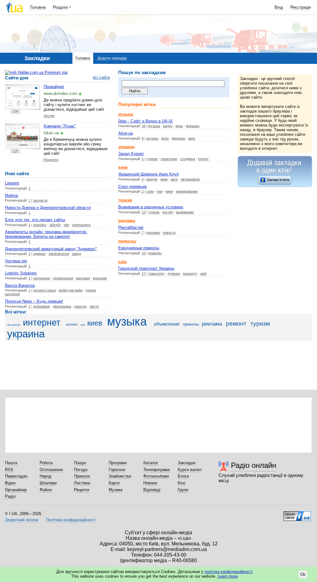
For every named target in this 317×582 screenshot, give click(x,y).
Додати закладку (112, 58)
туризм (152, 159)
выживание (185, 212)
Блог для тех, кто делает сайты (35, 219)
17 (143, 273)
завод (76, 253)
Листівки (82, 483)
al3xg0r (55, 225)
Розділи (60, 7)
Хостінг (49, 116)
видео (167, 126)
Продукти (50, 160)
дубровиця (41, 306)
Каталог (150, 462)
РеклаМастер (130, 227)
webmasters (81, 225)
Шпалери (48, 483)
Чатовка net (16, 261)
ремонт (236, 323)
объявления (166, 324)
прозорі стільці (44, 290)
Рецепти (81, 489)
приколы (155, 253)
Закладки (186, 462)
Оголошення (51, 469)
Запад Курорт (131, 153)
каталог (72, 324)
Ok (303, 574)
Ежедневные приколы (138, 248)
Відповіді (151, 489)
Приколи (82, 476)
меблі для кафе (71, 290)
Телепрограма (156, 469)
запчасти (40, 200)
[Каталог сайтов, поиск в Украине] (297, 513)
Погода (80, 469)
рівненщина (62, 306)
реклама (153, 232)
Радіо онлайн (253, 465)
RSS (9, 469)
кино (191, 138)
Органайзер (16, 489)
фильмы (192, 126)
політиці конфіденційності (229, 571)
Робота (46, 462)
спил (150, 191)
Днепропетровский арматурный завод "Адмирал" (51, 249)
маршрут (190, 273)
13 (143, 212)
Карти (114, 483)
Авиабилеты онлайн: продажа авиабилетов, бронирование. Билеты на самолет (46, 234)
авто (174, 179)
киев (163, 179)
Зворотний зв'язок (21, 520)
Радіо (10, 496)
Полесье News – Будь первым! (34, 301)
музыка (154, 126)
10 (143, 253)
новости (169, 232)
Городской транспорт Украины (146, 268)
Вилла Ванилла (20, 285)
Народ (45, 476)
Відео (10, 483)
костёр (168, 212)
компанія (100, 278)
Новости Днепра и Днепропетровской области (48, 207)
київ (203, 273)
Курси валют (190, 469)
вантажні (83, 278)
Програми (118, 462)
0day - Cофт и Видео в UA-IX (145, 121)
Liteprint (12, 183)
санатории (169, 159)
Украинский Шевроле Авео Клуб (148, 174)
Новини (150, 483)
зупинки (173, 273)
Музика (115, 489)
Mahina (11, 195)
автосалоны (13, 324)
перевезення (63, 278)
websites (39, 225)
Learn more (228, 576)
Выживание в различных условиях (150, 207)
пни (160, 191)
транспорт (156, 273)
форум (151, 179)
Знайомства (120, 476)
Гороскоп (117, 469)
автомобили (190, 179)
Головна (38, 7)
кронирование (187, 191)
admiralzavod (59, 253)
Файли (46, 489)
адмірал (39, 253)
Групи (183, 489)
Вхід (279, 7)
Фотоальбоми (156, 476)
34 (143, 126)
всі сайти (101, 77)
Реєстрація (300, 7)
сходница (187, 159)
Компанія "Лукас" (60, 126)
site (66, 225)
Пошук (80, 462)
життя (94, 306)
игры (179, 126)
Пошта (11, 462)
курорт (203, 159)
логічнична (41, 278)
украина (26, 334)
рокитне (80, 306)
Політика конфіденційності (70, 520)
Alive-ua (125, 133)
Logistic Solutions (21, 273)
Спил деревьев (132, 186)
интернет (41, 322)
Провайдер (54, 86)
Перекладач (16, 476)
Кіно (181, 483)
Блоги (183, 476)
